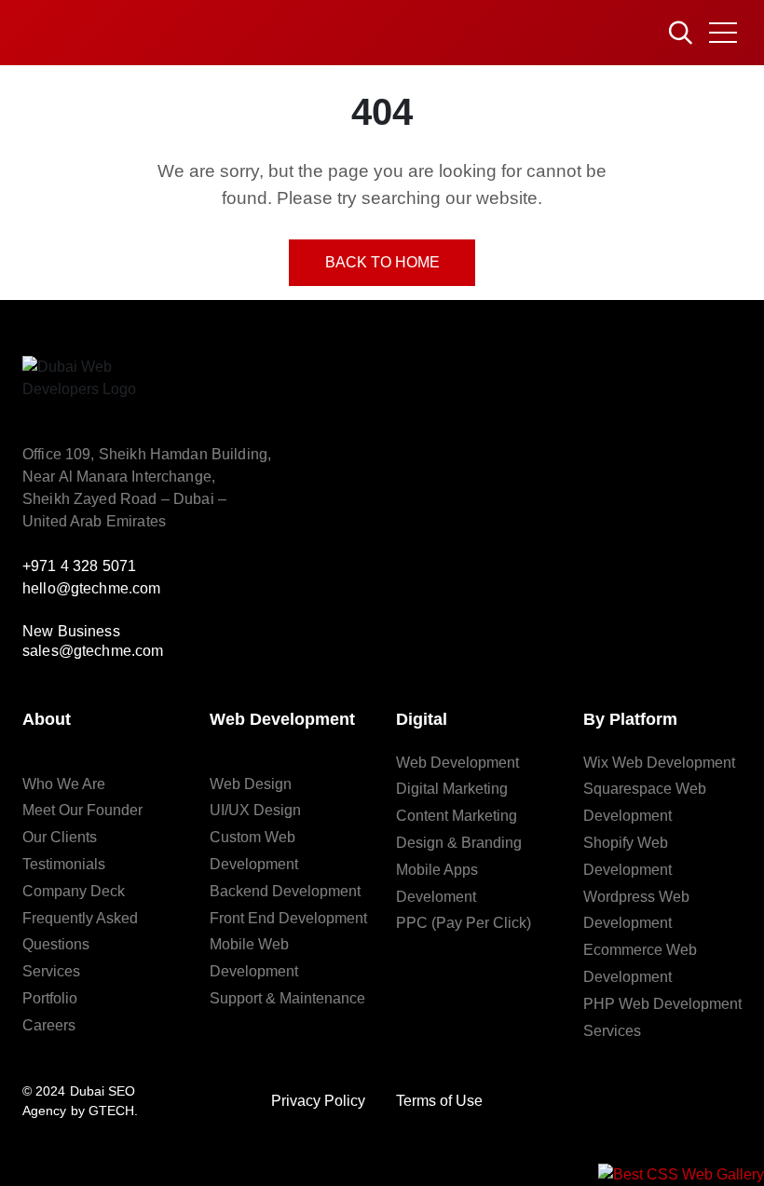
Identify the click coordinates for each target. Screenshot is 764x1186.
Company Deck (73, 891)
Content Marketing (456, 816)
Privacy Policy (318, 1101)
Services (51, 971)
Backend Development (285, 891)
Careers (48, 1025)
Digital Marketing (452, 789)
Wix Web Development (659, 762)
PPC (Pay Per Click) (463, 923)
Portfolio (49, 998)
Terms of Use (439, 1101)
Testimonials (63, 864)
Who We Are (63, 784)
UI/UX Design (255, 810)
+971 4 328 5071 (79, 566)
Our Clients (59, 837)
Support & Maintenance (287, 998)
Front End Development (288, 918)
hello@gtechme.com (91, 588)
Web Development (457, 762)
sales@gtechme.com (93, 651)
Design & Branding (459, 843)
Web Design (251, 784)
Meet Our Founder (82, 810)
